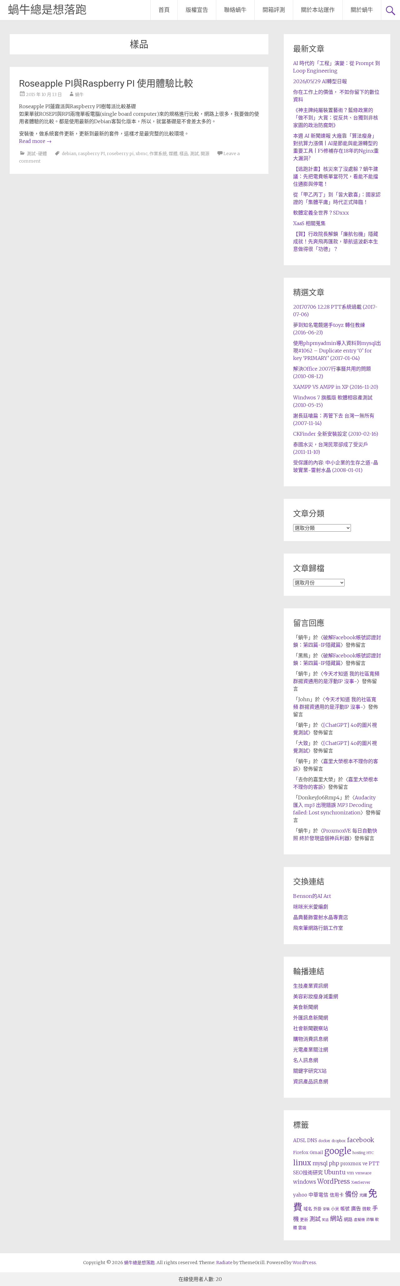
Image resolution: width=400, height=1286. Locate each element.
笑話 (325, 1220)
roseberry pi (120, 153)
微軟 (366, 1209)
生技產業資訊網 (310, 986)
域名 (307, 1209)
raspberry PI (91, 153)
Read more (35, 141)
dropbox (339, 1141)
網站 (336, 1219)
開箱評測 (273, 10)
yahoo (300, 1195)
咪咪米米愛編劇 (310, 907)
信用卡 (337, 1195)
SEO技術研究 (308, 1172)
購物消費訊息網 (310, 1039)
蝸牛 (79, 94)
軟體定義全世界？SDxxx (321, 213)
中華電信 (318, 1195)
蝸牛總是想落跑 (47, 10)
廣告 (356, 1208)
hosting (358, 1153)
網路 (348, 1219)
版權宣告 (197, 10)
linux (302, 1162)
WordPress (333, 1181)
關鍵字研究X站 (310, 1071)
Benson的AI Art (312, 896)
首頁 (164, 10)
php (334, 1163)
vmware (363, 1173)
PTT (374, 1164)
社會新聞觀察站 (310, 1028)
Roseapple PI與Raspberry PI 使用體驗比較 (106, 83)
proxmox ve (354, 1164)
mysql (320, 1163)
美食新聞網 (305, 1007)
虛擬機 (359, 1220)
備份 (351, 1194)
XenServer (360, 1182)
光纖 (363, 1195)
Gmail (316, 1152)
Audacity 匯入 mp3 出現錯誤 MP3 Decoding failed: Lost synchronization (334, 805)
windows (304, 1182)
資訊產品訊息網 (310, 1081)
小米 (335, 1209)
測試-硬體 (37, 153)
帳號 (345, 1209)
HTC (370, 1153)
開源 (205, 153)
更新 (304, 1219)
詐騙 (370, 1219)
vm (350, 1173)
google (337, 1151)
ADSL (299, 1140)
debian (69, 153)
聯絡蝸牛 (235, 10)
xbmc (142, 153)
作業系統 (158, 153)
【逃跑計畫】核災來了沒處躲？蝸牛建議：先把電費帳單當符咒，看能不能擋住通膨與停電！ (335, 176)
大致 (303, 743)
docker (324, 1141)
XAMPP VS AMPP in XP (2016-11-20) (335, 387)
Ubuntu (335, 1172)
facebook (360, 1140)
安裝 (326, 1209)
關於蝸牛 (362, 10)
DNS (312, 1140)
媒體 (173, 153)
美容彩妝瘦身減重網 (315, 996)
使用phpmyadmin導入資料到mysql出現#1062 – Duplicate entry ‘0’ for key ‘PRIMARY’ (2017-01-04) (337, 350)
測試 (194, 153)
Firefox (300, 1152)
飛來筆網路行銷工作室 (318, 928)
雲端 (302, 1227)
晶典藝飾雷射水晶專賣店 (320, 917)
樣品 (183, 153)
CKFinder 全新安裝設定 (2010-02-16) (335, 434)
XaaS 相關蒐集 (309, 223)
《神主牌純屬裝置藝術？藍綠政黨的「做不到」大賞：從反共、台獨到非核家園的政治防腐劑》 (335, 117)
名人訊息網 (305, 1060)
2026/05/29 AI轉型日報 (320, 81)
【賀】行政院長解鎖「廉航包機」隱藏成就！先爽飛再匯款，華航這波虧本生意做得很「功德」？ (335, 241)
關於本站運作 (318, 10)
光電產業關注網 (310, 1049)
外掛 (317, 1209)
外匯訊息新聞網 (310, 1018)
